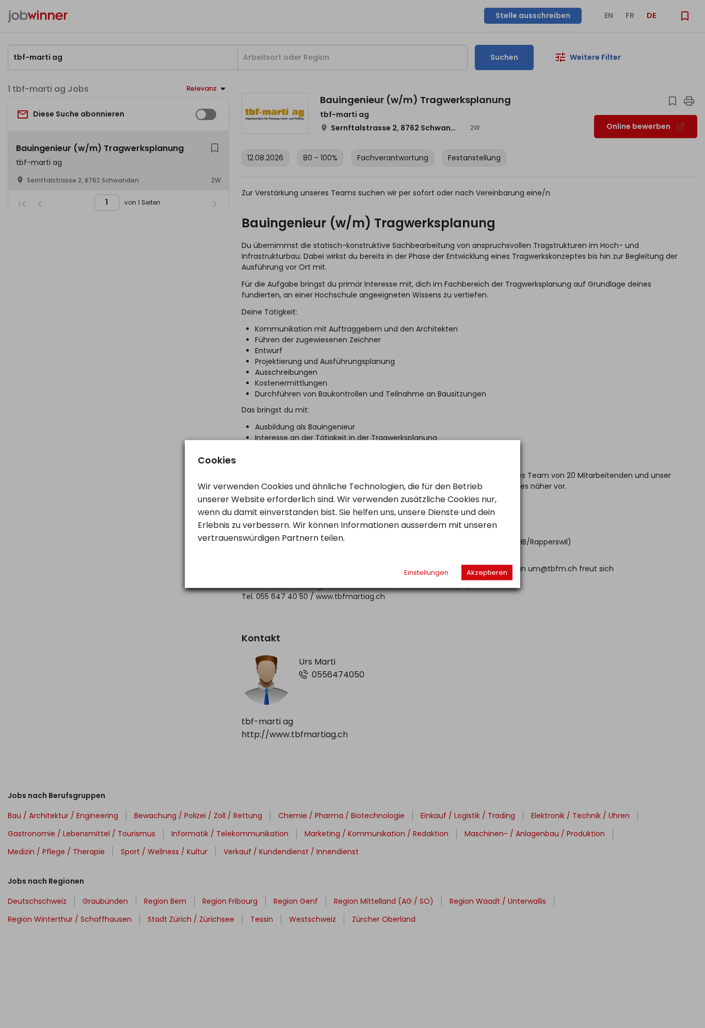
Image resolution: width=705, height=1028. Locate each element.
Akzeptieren (487, 572)
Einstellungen (426, 572)
